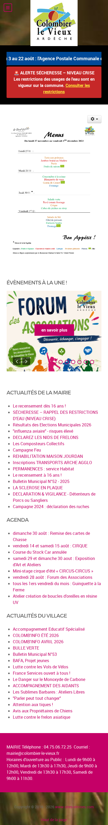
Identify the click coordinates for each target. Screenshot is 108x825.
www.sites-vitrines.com (74, 806)
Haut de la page (54, 819)
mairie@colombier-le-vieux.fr (33, 753)
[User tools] (94, 119)
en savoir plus (54, 330)
